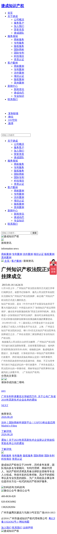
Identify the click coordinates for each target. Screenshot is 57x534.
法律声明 (28, 527)
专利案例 (19, 69)
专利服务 (19, 42)
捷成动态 (19, 92)
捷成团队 (19, 32)
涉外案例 (19, 72)
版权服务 (19, 46)
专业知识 (19, 96)
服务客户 (19, 23)
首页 (10, 13)
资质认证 (19, 59)
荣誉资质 (19, 29)
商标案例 (19, 66)
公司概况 (19, 19)
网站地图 (24, 521)
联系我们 (13, 99)
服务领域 (13, 36)
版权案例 (19, 79)
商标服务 (19, 39)
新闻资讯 (19, 89)
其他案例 (19, 82)
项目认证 (19, 76)
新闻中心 (13, 86)
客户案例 (13, 62)
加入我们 (19, 26)
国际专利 (19, 52)
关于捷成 (13, 16)
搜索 (34, 233)
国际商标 (19, 49)
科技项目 (19, 56)
